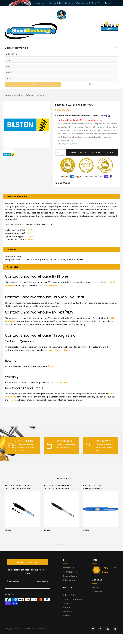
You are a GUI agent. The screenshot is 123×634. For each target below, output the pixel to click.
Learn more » (32, 450)
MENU (109, 29)
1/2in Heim (29, 236)
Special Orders (70, 576)
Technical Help (70, 572)
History (95, 587)
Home (8, 95)
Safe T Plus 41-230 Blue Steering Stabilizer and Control (93, 488)
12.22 (30, 230)
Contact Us (68, 567)
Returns (67, 607)
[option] (26, 124)
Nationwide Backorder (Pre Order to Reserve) (92, 153)
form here (13, 400)
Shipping (67, 603)
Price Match (69, 580)
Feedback (97, 591)
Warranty (67, 611)
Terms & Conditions (72, 599)
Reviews (67, 615)
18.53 (29, 233)
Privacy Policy (69, 595)
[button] (106, 24)
